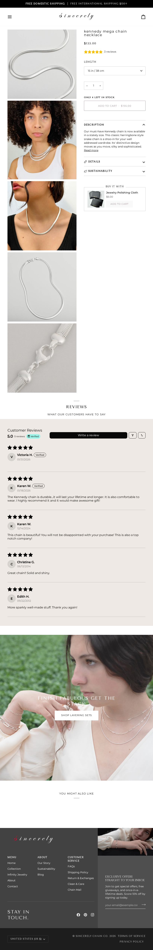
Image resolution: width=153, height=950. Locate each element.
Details (94, 161)
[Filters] (133, 435)
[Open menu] (13, 17)
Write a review (88, 435)
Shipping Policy (78, 872)
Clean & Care (76, 883)
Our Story (44, 862)
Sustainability (46, 868)
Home (11, 862)
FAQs (71, 866)
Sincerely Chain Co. (92, 936)
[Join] (142, 905)
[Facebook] (78, 914)
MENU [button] (11, 857)
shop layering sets (76, 715)
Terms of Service (132, 936)
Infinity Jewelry (17, 874)
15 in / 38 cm (96, 70)
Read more (91, 150)
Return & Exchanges (81, 878)
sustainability (100, 171)
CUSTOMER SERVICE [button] (76, 859)
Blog (41, 874)
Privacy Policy (132, 941)
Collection (14, 868)
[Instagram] (92, 914)
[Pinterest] (85, 914)
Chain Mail (74, 889)
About (11, 880)
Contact (12, 886)
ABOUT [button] (42, 857)
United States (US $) (26, 938)
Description (94, 124)
